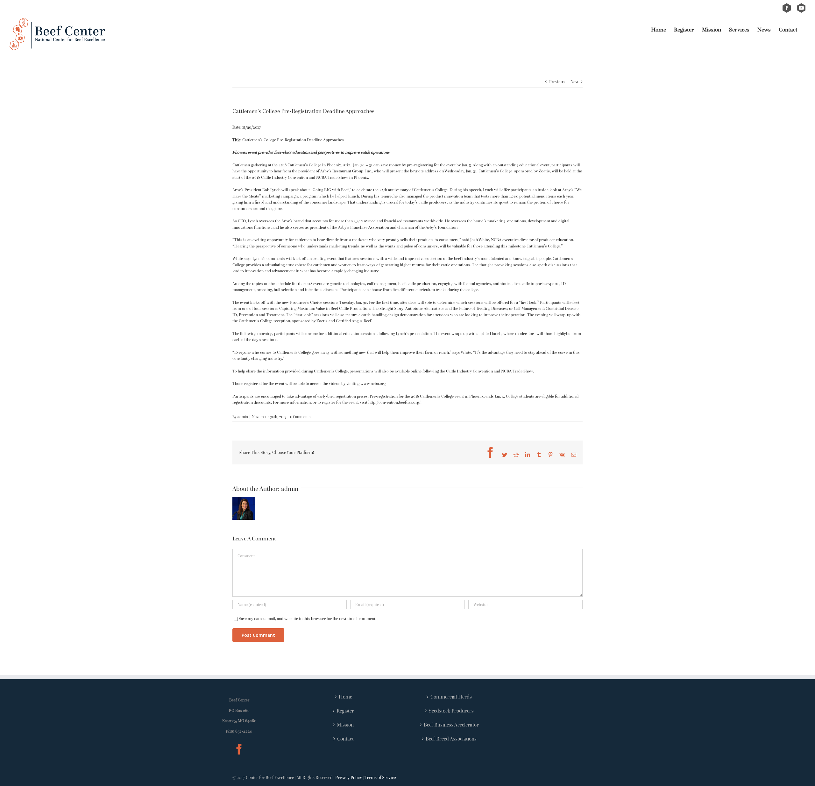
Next (574, 81)
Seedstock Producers (451, 710)
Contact (345, 738)
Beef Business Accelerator (451, 724)
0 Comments (300, 416)
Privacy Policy (348, 777)
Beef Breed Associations (451, 738)
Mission (345, 724)
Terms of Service (380, 777)
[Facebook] (239, 749)
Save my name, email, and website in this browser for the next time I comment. (307, 618)
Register (345, 710)
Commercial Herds (451, 696)
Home (345, 696)
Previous (557, 81)
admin (242, 416)
